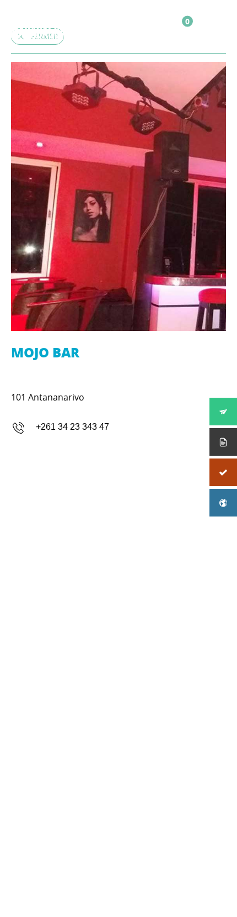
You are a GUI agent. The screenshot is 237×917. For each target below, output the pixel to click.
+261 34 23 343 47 (72, 426)
